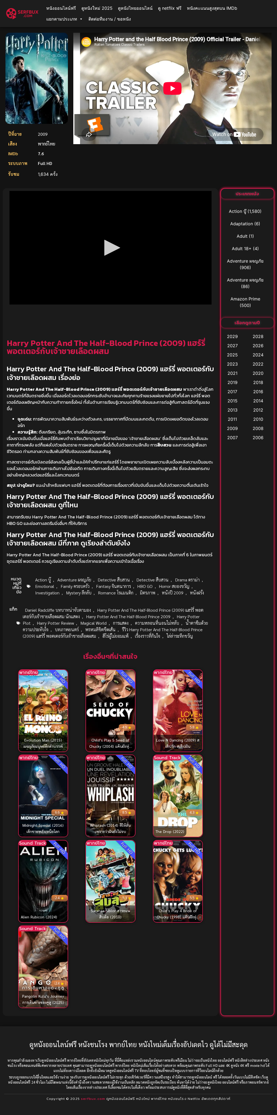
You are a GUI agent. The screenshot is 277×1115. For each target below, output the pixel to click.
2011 (232, 419)
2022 (258, 364)
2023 (232, 364)
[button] (110, 248)
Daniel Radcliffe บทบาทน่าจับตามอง (58, 610)
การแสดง (120, 623)
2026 (258, 345)
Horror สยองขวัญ (174, 586)
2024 (258, 355)
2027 (232, 345)
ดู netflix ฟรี (170, 8)
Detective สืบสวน (114, 580)
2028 (258, 336)
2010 (258, 419)
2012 (258, 410)
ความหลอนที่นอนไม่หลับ (157, 623)
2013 (232, 410)
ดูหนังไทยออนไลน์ (135, 8)
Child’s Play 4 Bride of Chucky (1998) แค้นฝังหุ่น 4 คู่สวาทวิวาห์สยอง (178, 916)
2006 (258, 437)
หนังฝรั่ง (197, 592)
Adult (242, 236)
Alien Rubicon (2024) (39, 916)
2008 (258, 428)
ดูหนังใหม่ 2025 (97, 8)
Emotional (44, 586)
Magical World (93, 623)
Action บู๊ (43, 580)
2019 (232, 382)
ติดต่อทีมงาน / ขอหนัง (109, 19)
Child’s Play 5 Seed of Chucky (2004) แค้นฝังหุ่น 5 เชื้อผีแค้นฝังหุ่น (110, 746)
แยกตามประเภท (61, 19)
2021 (232, 373)
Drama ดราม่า (187, 580)
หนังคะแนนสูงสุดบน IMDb (212, 8)
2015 (232, 400)
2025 (232, 355)
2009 (232, 428)
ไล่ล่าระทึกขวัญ (180, 636)
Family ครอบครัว (75, 586)
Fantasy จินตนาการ (113, 586)
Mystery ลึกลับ (78, 592)
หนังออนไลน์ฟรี (61, 8)
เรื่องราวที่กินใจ (147, 636)
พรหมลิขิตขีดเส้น (100, 629)
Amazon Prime (245, 299)
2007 (232, 437)
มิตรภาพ (147, 592)
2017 (232, 391)
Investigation (47, 592)
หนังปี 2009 (172, 592)
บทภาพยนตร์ (67, 629)
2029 (232, 336)
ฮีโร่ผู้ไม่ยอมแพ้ (115, 636)
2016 (258, 391)
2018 (258, 382)
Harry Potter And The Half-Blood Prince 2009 (128, 616)
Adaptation (241, 223)
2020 (258, 373)
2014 (258, 400)
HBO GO (145, 586)
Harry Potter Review (55, 623)
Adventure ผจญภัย (74, 580)
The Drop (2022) (170, 831)
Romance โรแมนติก (115, 592)
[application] (110, 248)
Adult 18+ (242, 248)
